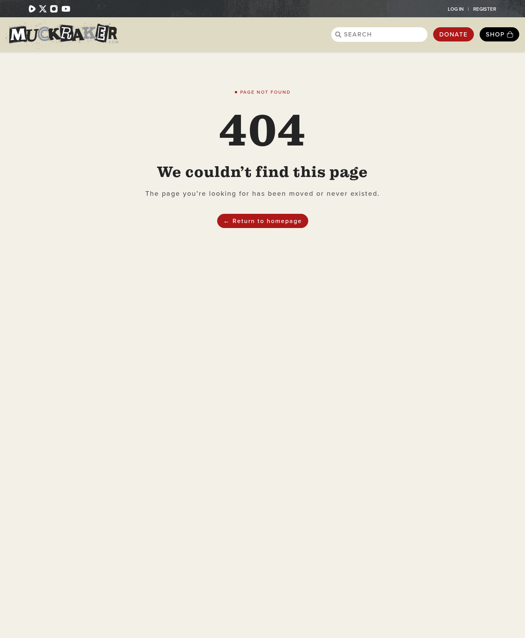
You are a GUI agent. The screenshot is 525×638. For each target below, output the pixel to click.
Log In (456, 9)
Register (484, 9)
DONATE (453, 34)
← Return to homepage (262, 221)
